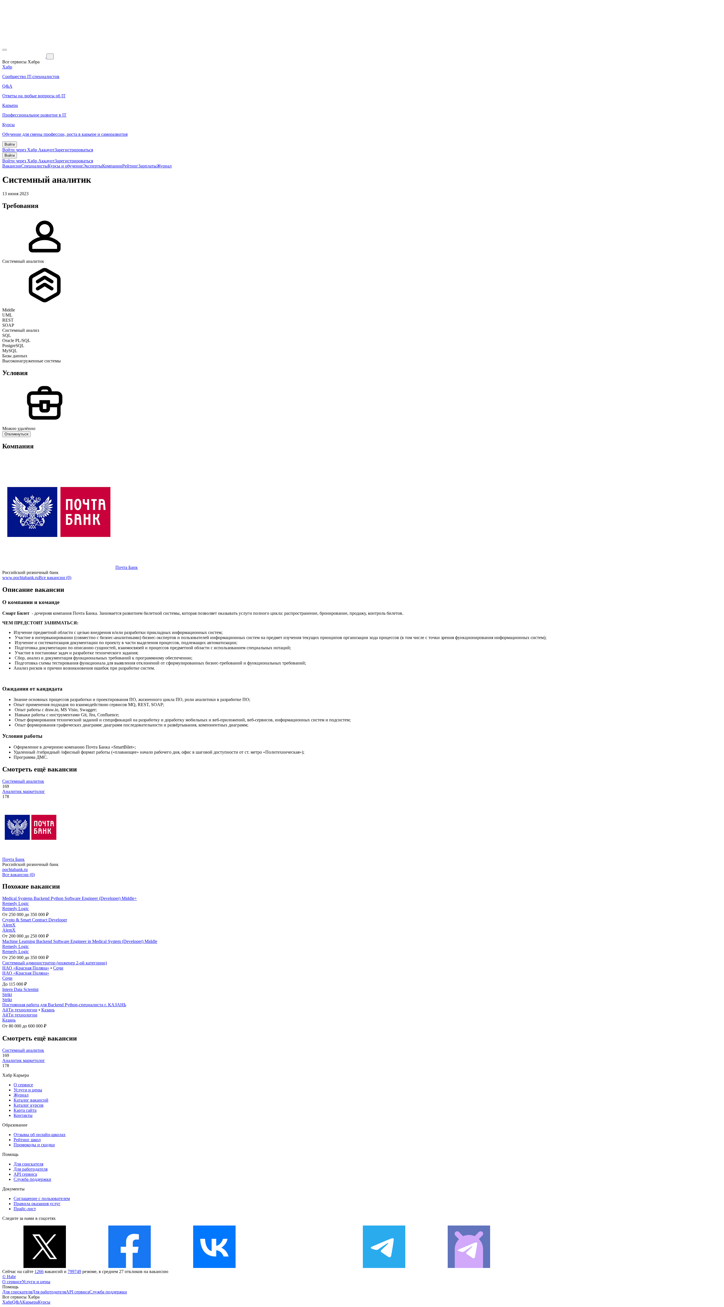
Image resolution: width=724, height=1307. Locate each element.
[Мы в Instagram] (299, 1266)
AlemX (9, 925)
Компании (112, 166)
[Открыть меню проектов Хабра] (4, 50)
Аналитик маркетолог (23, 791)
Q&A (17, 1302)
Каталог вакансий (31, 1100)
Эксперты (92, 166)
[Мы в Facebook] (129, 1266)
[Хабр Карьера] (24, 56)
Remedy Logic (15, 903)
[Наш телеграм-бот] (468, 1266)
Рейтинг (130, 166)
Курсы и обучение (65, 166)
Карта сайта (25, 1110)
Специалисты (34, 166)
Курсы (44, 1302)
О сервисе (23, 1084)
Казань (48, 1009)
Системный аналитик (23, 781)
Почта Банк (126, 567)
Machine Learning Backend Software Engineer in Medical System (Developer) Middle (79, 941)
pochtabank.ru (15, 869)
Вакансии (11, 166)
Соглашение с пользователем (42, 1198)
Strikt (7, 994)
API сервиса (25, 1174)
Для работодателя (31, 1169)
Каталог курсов (29, 1105)
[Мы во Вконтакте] (214, 1266)
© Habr (9, 1276)
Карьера (30, 1302)
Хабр (7, 1302)
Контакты (23, 1115)
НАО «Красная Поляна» (25, 968)
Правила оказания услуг (37, 1203)
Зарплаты (147, 166)
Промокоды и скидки (34, 1144)
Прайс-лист (25, 1208)
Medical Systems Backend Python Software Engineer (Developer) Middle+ (69, 898)
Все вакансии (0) (55, 577)
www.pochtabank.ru (20, 577)
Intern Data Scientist (20, 989)
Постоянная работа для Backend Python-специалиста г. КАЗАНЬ (64, 1004)
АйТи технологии (19, 1009)
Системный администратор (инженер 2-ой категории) (54, 962)
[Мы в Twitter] (44, 1266)
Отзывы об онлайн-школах (40, 1134)
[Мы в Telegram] (384, 1266)
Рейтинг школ (27, 1139)
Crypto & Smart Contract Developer (34, 919)
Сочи (58, 968)
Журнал (164, 166)
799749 (74, 1271)
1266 (39, 1271)
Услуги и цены (28, 1089)
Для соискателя (28, 1164)
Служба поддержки (32, 1179)
